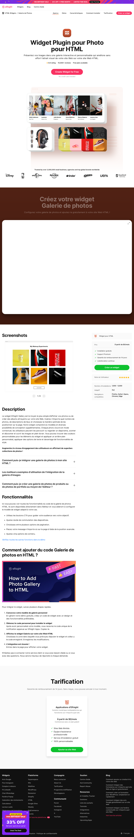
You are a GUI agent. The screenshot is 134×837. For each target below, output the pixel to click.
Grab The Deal (15, 830)
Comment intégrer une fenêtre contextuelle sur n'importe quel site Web (117, 810)
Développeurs (59, 793)
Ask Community (86, 783)
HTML (30, 800)
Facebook (57, 806)
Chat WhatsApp (8, 793)
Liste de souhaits (86, 803)
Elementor (32, 793)
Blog (28, 7)
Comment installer (93, 13)
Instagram (58, 810)
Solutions (83, 799)
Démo (64, 13)
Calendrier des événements (12, 800)
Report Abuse (85, 786)
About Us (57, 783)
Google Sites (33, 804)
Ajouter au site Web (67, 749)
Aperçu (55, 13)
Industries (84, 817)
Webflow (31, 786)
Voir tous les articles (114, 815)
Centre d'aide (39, 7)
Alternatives (84, 813)
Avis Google (6, 779)
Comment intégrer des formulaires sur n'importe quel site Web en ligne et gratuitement (119, 787)
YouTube (57, 817)
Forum (56, 803)
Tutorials (83, 806)
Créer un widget (124, 13)
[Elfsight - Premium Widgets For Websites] (7, 7)
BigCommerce (33, 810)
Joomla (31, 814)
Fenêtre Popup (7, 797)
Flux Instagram (7, 783)
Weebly (31, 807)
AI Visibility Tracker (87, 796)
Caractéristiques (76, 13)
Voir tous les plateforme (38, 817)
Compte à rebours (9, 786)
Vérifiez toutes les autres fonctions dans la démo (23, 540)
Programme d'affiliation (63, 790)
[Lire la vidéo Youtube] (39, 581)
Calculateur (6, 804)
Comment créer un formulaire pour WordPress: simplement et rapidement (118, 795)
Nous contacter (60, 779)
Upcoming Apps (86, 820)
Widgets (20, 7)
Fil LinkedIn (6, 790)
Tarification (108, 13)
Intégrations (84, 810)
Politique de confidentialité (47, 833)
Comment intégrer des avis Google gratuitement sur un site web (118, 802)
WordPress (32, 790)
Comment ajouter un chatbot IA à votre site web (118, 780)
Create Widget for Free (67, 72)
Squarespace (33, 779)
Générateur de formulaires (12, 810)
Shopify (31, 797)
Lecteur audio (7, 807)
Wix (29, 783)
